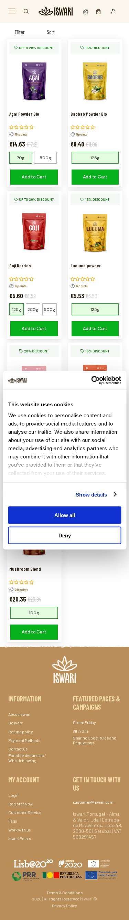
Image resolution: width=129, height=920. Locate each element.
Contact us (18, 748)
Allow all (64, 515)
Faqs (12, 820)
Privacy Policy (64, 905)
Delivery (15, 722)
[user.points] (86, 11)
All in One (81, 731)
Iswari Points (19, 838)
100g (34, 613)
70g (20, 158)
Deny (64, 535)
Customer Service (25, 812)
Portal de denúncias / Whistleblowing (27, 757)
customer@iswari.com (93, 802)
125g (94, 158)
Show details (91, 494)
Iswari (86, 898)
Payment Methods (24, 740)
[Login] (113, 11)
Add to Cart (34, 177)
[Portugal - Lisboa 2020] (64, 875)
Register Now (20, 803)
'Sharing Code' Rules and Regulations (94, 740)
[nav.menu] (12, 11)
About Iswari (19, 714)
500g (45, 158)
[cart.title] (97, 11)
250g (33, 309)
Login (13, 795)
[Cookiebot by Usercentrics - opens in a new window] (92, 380)
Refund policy (20, 731)
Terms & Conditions (64, 892)
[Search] (26, 11)
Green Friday (84, 722)
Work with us (19, 829)
